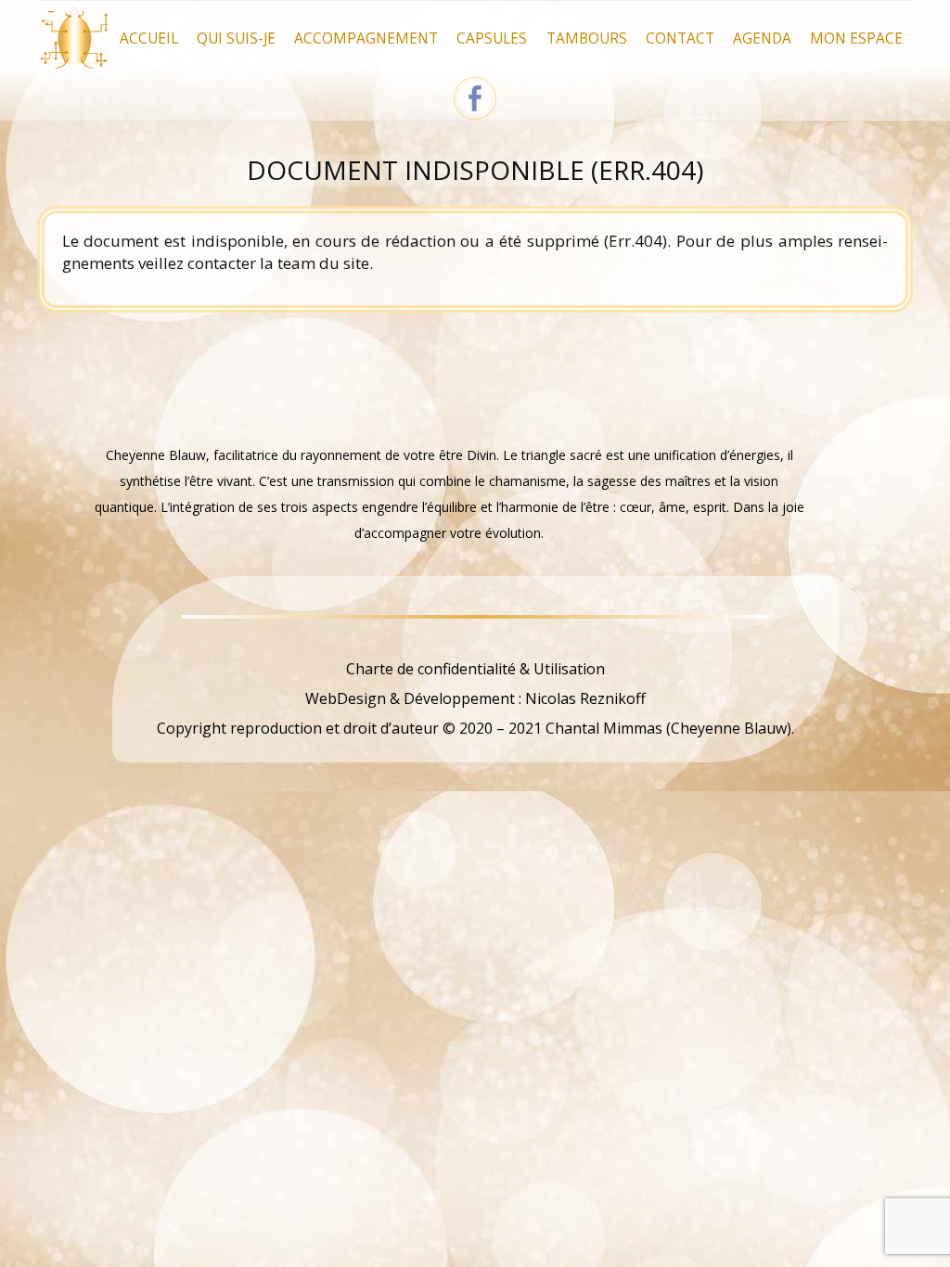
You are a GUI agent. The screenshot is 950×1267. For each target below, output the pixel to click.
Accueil (149, 38)
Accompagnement (366, 38)
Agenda (762, 38)
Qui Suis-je (236, 38)
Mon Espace (856, 38)
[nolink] (475, 639)
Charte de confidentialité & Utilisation (475, 669)
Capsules (491, 38)
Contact (680, 38)
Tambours (586, 38)
